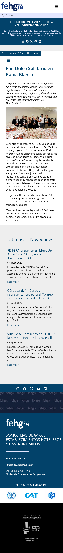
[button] (56, 6)
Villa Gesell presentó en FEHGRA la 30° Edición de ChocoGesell (31, 336)
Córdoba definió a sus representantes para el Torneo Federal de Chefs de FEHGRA (30, 294)
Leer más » (13, 281)
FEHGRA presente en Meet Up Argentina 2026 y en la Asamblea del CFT (29, 254)
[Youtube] (36, 41)
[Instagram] (23, 41)
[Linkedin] (40, 41)
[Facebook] (27, 41)
